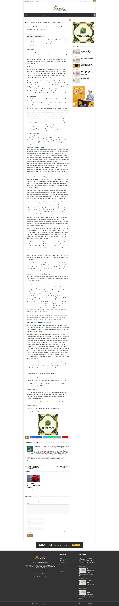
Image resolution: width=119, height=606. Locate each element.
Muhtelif (66, 15)
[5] (57, 130)
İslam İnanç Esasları (44, 15)
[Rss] (80, 1)
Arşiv (71, 15)
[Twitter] (83, 1)
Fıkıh (30, 15)
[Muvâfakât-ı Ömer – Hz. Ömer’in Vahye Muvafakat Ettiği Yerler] (82, 560)
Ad (27, 516)
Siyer (34, 22)
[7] (32, 187)
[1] (48, 54)
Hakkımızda (38, 1)
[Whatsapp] (86, 1)
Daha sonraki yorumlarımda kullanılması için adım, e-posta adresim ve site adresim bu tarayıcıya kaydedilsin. (47, 532)
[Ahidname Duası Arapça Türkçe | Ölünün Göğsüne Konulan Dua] (82, 570)
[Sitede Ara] (94, 1)
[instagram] (84, 1)
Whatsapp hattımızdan (33, 565)
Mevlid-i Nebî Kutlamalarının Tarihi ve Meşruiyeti (33, 485)
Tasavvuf (57, 15)
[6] (38, 142)
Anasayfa (28, 22)
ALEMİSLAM (88, 603)
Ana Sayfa (26, 14)
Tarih (62, 15)
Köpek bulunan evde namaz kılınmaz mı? (62, 466)
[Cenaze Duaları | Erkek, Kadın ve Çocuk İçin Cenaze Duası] (82, 592)
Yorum (28, 503)
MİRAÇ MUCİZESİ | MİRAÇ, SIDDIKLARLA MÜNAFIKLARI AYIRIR (87, 66)
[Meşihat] (60, 7)
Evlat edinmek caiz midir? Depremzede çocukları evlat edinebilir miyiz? (34, 467)
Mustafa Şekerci (31, 31)
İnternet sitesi (29, 526)
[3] (65, 92)
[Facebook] (81, 1)
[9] (41, 331)
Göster (42, 36)
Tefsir (51, 15)
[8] (46, 311)
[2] (39, 63)
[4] (43, 120)
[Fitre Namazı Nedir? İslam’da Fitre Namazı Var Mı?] (82, 582)
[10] (37, 358)
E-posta (28, 521)
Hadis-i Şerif (35, 15)
